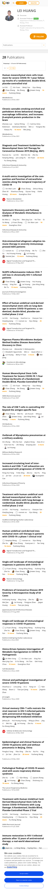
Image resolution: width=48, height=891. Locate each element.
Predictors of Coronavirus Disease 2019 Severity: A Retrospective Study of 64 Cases (22, 593)
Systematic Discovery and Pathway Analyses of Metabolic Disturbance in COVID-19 (21, 213)
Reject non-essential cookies (24, 880)
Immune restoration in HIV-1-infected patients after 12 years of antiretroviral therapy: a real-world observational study (23, 839)
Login (21, 3)
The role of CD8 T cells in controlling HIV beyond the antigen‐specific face (23, 408)
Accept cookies (24, 873)
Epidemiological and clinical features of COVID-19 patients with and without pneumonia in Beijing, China (23, 745)
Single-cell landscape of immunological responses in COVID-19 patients (22, 622)
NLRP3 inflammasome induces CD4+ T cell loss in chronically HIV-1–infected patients (22, 275)
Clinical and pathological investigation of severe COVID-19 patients (24, 681)
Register (34, 3)
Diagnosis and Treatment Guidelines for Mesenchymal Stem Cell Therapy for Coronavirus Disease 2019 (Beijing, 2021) (23, 148)
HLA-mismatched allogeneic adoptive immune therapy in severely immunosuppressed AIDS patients (24, 244)
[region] (24, 870)
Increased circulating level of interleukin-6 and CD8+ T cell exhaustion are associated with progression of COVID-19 (23, 466)
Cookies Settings (24, 885)
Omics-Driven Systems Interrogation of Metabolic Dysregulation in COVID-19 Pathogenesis (22, 652)
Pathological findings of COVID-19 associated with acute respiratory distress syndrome (23, 771)
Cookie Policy (12, 867)
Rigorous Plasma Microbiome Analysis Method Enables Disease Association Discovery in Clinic (22, 342)
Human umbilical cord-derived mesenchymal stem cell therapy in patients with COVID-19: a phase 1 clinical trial (23, 533)
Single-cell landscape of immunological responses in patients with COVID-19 (22, 563)
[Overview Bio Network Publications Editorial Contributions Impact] (24, 45)
